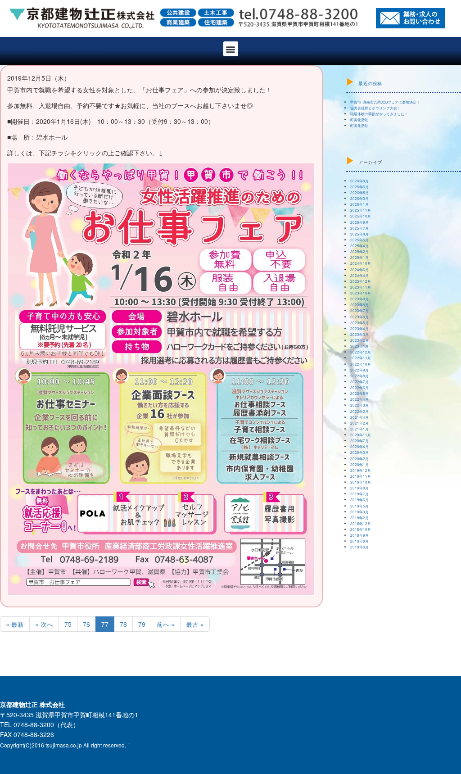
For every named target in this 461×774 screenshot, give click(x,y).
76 (86, 624)
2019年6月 (359, 499)
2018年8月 (359, 541)
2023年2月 (359, 340)
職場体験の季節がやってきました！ (379, 113)
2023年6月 (359, 316)
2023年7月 (359, 310)
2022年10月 (360, 364)
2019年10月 (360, 482)
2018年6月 (359, 546)
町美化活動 (359, 119)
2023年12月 (360, 281)
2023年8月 (359, 304)
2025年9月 (359, 222)
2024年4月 (359, 275)
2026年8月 (359, 180)
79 (141, 624)
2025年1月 (359, 257)
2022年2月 (359, 411)
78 (123, 624)
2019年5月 (359, 505)
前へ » (166, 624)
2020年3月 (359, 452)
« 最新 (15, 624)
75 (68, 624)
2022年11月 (360, 357)
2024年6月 (359, 269)
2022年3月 (359, 405)
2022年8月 (359, 375)
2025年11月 (360, 210)
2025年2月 (359, 251)
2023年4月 (359, 328)
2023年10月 (360, 292)
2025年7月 (359, 228)
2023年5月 (359, 322)
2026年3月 (359, 198)
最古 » (195, 624)
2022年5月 (359, 393)
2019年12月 (360, 470)
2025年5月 (359, 239)
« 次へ (44, 624)
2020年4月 (359, 446)
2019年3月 (359, 511)
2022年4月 (359, 399)
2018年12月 (360, 523)
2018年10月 (360, 529)
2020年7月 (359, 440)
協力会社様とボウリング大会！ (375, 107)
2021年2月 (359, 423)
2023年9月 (359, 298)
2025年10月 (360, 215)
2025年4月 (359, 245)
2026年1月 (359, 204)
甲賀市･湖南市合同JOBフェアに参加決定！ (385, 102)
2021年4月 (359, 417)
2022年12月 (360, 351)
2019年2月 (359, 517)
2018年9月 (359, 535)
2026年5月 (359, 192)
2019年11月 (360, 476)
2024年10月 (360, 263)
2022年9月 (359, 369)
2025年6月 (359, 233)
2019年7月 (359, 493)
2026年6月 (359, 186)
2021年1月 (359, 428)
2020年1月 (359, 464)
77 (104, 624)
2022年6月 (359, 387)
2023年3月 (359, 334)
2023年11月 (360, 287)
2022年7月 (359, 381)
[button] (230, 48)
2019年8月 (359, 487)
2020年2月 (359, 458)
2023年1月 (359, 346)
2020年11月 (360, 434)
